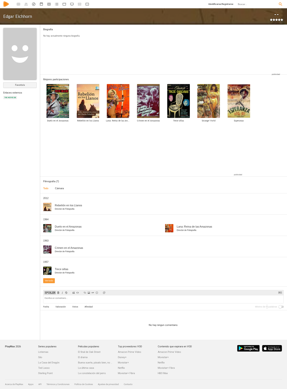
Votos (75, 306)
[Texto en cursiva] (62, 293)
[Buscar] (280, 4)
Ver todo (49, 280)
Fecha (46, 306)
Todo (45, 188)
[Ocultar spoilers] (50, 293)
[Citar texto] (74, 293)
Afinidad (89, 306)
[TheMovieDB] (10, 99)
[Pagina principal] (6, 6)
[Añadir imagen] (89, 293)
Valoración (60, 306)
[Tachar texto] (66, 293)
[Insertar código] (78, 293)
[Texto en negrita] (58, 293)
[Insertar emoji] (97, 293)
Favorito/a (20, 85)
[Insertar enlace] (85, 293)
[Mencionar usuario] (104, 293)
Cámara (59, 188)
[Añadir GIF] (93, 293)
